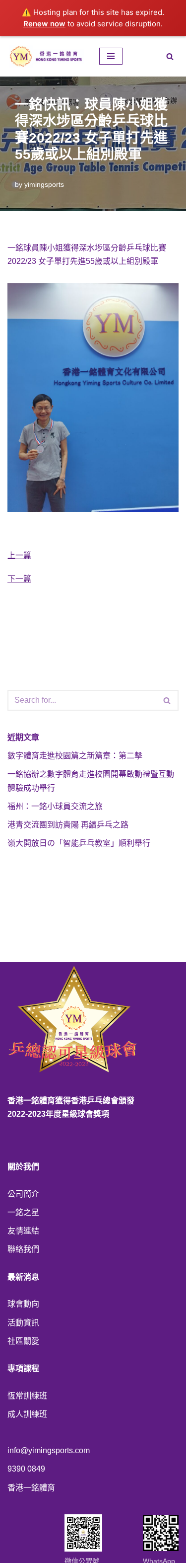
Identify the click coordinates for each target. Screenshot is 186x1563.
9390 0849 (26, 1469)
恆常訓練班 (27, 1396)
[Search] (170, 56)
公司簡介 (23, 1194)
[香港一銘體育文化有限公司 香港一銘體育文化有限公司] (45, 56)
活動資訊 (23, 1322)
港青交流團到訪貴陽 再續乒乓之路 (67, 825)
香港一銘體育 (31, 1487)
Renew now (44, 23)
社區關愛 (23, 1341)
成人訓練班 (27, 1414)
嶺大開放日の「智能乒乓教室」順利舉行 (78, 843)
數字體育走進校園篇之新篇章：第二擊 (74, 755)
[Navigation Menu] (111, 56)
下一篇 (19, 579)
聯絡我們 (23, 1249)
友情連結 (23, 1231)
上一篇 (19, 555)
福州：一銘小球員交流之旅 (55, 806)
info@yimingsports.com (48, 1450)
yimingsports (44, 184)
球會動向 (23, 1304)
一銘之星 (23, 1212)
